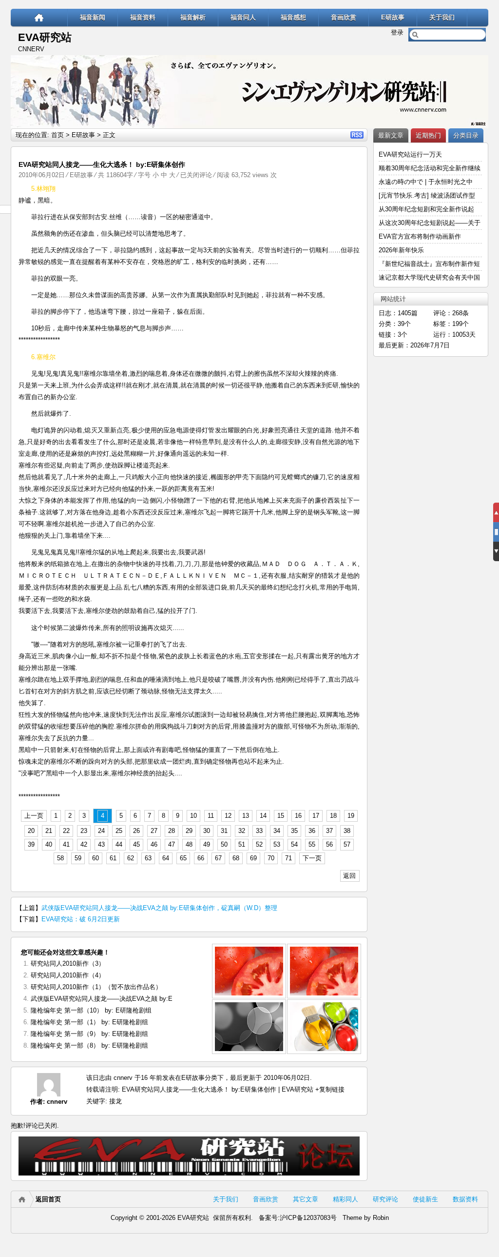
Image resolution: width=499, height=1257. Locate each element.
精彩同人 (345, 1199)
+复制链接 (329, 1089)
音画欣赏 (343, 17)
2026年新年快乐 (401, 250)
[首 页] (39, 17)
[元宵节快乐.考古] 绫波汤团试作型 (427, 195)
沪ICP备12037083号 (308, 1217)
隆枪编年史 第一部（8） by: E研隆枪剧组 (89, 1045)
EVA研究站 (45, 37)
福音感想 (293, 17)
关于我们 (442, 17)
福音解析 (193, 17)
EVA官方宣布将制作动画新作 (420, 236)
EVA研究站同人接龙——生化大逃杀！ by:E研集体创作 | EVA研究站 (217, 1089)
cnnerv (57, 1101)
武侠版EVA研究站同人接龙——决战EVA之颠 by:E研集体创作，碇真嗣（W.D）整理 (159, 908)
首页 (57, 135)
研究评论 (385, 1199)
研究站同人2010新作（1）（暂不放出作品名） (96, 987)
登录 (397, 32)
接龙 (115, 1101)
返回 (349, 875)
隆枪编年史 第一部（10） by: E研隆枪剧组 (91, 1010)
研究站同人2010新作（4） (68, 975)
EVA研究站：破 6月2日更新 (80, 919)
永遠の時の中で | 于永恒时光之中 (427, 181)
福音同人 (243, 17)
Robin (381, 1217)
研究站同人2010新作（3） (68, 963)
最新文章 (390, 135)
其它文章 (305, 1199)
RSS (357, 135)
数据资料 (465, 1199)
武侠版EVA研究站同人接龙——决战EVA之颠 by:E (102, 998)
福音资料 (142, 17)
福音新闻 (92, 17)
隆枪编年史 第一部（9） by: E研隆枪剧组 (89, 1033)
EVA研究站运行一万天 (410, 154)
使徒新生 (425, 1199)
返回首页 (48, 1199)
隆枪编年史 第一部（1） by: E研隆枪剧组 (89, 1022)
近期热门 (428, 135)
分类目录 (466, 135)
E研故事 (392, 17)
